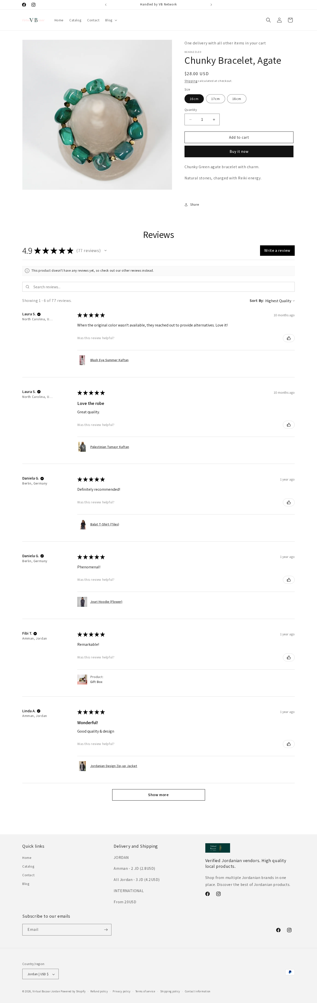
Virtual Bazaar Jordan (46, 991)
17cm (215, 99)
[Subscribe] (105, 930)
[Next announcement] (211, 4)
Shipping (191, 81)
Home (26, 857)
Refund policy (99, 991)
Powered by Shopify (73, 991)
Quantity (191, 110)
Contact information (198, 991)
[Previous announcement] (105, 4)
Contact (28, 875)
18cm (236, 99)
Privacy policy (122, 991)
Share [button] (194, 204)
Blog (25, 883)
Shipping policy (170, 991)
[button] (110, 20)
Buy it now (239, 151)
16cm (194, 99)
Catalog (28, 866)
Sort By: (257, 300)
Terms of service (145, 991)
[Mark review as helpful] (289, 338)
